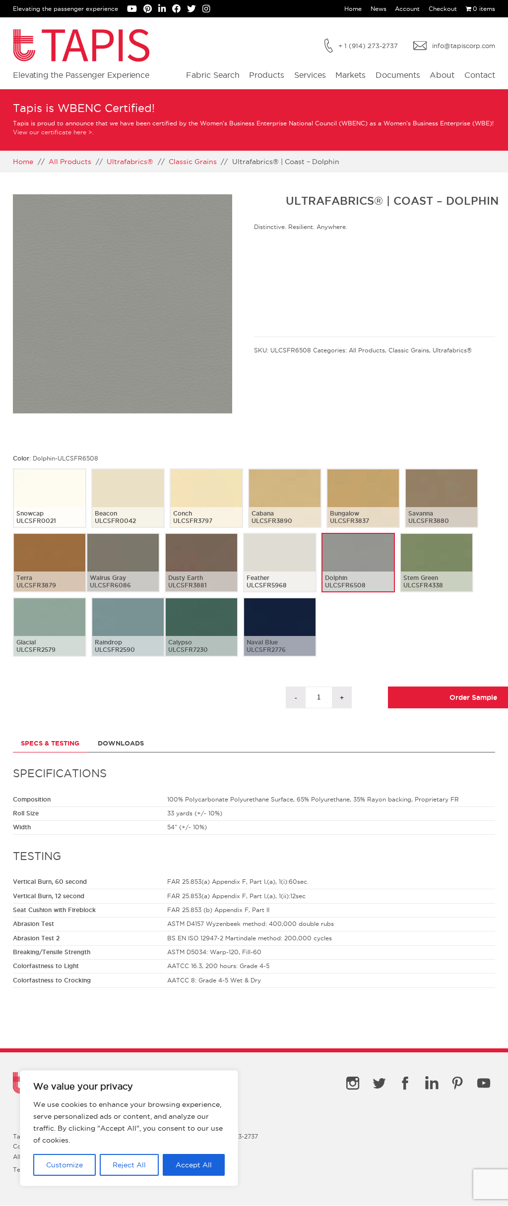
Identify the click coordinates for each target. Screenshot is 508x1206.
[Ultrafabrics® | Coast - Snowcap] (49, 506)
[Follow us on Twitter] (194, 9)
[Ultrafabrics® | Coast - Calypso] (201, 635)
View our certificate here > (52, 132)
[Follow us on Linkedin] (165, 9)
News (378, 8)
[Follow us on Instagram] (208, 9)
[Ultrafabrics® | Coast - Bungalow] (363, 506)
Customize (64, 1165)
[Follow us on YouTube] (135, 9)
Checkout (443, 8)
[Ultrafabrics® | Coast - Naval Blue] (280, 635)
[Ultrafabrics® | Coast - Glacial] (49, 635)
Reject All (129, 1165)
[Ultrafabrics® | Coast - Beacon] (128, 506)
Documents (398, 75)
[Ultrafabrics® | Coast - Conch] (206, 506)
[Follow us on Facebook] (180, 9)
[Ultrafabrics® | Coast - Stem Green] (436, 570)
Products (266, 75)
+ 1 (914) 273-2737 (368, 45)
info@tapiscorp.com (463, 45)
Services (310, 75)
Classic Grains (193, 162)
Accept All (194, 1165)
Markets (350, 75)
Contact (479, 75)
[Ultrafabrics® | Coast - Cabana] (284, 506)
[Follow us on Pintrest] (150, 9)
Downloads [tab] (121, 743)
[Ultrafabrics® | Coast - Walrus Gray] (123, 570)
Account (407, 8)
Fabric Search (213, 75)
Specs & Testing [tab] (50, 743)
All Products (70, 162)
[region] (129, 1128)
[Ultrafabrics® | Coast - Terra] (49, 570)
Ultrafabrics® (130, 162)
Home (353, 8)
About (442, 75)
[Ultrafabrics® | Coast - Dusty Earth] (201, 570)
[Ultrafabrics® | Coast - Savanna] (441, 506)
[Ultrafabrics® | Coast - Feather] (280, 570)
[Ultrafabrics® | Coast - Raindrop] (128, 635)
